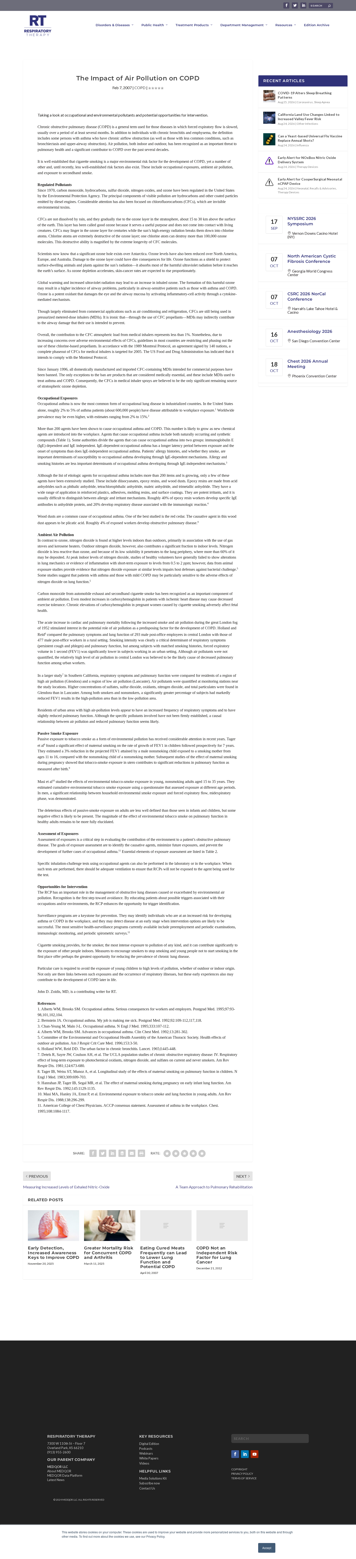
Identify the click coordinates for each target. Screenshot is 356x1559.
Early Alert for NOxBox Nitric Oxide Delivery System (307, 160)
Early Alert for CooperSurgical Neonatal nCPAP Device (310, 181)
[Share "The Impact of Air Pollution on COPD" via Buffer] (122, 1153)
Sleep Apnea (322, 102)
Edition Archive (316, 25)
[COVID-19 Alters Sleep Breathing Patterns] (269, 96)
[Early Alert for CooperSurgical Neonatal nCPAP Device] (269, 182)
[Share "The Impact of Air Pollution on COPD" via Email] (132, 1153)
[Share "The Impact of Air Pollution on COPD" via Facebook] (93, 1153)
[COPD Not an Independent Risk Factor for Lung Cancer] (222, 1225)
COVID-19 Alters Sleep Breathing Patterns (305, 95)
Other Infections (307, 123)
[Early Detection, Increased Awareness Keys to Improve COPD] (53, 1225)
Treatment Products (192, 25)
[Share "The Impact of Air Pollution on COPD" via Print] (141, 1153)
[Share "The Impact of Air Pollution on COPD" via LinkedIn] (112, 1153)
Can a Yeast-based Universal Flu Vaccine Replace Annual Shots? (310, 138)
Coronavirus (305, 102)
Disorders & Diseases (113, 25)
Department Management (242, 25)
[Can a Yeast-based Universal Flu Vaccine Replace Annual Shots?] (269, 139)
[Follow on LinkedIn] (245, 1454)
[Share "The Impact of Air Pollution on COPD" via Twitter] (103, 1153)
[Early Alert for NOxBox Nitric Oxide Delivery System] (269, 161)
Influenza (303, 145)
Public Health (152, 25)
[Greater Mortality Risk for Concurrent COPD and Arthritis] (109, 1225)
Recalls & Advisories (323, 188)
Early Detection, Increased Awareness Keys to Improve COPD (53, 1253)
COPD (140, 87)
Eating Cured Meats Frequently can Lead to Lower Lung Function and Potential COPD (163, 1257)
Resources (283, 25)
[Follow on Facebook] (235, 1454)
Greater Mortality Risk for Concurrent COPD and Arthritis (108, 1253)
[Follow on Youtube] (254, 1454)
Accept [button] (266, 1548)
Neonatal (303, 188)
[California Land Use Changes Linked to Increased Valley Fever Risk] (269, 118)
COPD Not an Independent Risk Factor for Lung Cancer (216, 1255)
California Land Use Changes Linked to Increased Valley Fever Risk (309, 116)
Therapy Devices (307, 167)
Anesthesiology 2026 (309, 331)
